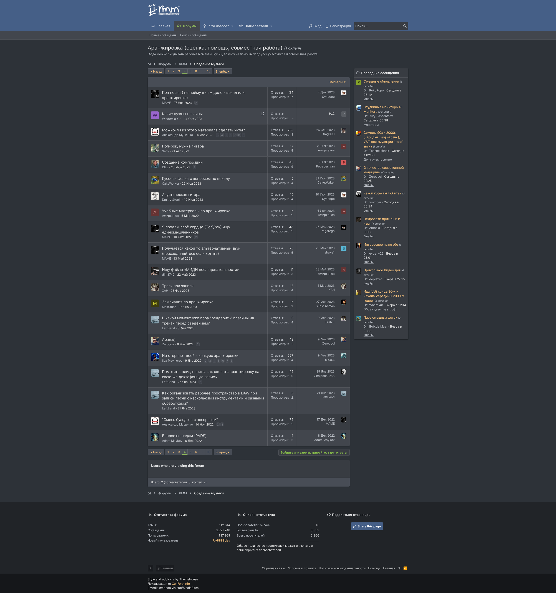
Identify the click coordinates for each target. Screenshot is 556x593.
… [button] (202, 71)
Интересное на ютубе (381, 244)
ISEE (165, 167)
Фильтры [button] (336, 82)
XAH (165, 290)
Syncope (328, 96)
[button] (232, 26)
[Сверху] (399, 568)
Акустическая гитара (181, 194)
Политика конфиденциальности (342, 568)
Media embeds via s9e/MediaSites (174, 588)
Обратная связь (274, 568)
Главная (389, 568)
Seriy (165, 151)
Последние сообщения (380, 73)
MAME (166, 102)
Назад (157, 71)
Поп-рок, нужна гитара (183, 146)
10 (208, 71)
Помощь (374, 568)
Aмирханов (326, 150)
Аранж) (168, 339)
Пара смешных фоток (380, 317)
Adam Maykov (172, 440)
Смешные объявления (381, 81)
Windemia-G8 (171, 119)
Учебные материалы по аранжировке (196, 211)
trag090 (329, 134)
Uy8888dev (221, 540)
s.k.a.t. (330, 359)
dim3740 (168, 274)
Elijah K (330, 322)
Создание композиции (182, 162)
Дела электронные (378, 159)
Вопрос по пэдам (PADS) (184, 436)
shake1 (330, 252)
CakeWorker (170, 183)
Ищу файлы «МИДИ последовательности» (200, 269)
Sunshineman (325, 306)
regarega (328, 231)
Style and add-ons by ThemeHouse (173, 579)
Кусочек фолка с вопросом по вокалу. (196, 178)
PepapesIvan (325, 166)
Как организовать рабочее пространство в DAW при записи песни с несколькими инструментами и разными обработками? (213, 398)
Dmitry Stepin (171, 199)
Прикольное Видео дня (382, 270)
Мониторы (371, 124)
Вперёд (221, 71)
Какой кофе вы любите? (382, 193)
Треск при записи (178, 286)
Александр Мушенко (177, 135)
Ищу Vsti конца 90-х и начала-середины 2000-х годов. (384, 296)
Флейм (369, 99)
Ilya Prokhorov (172, 360)
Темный (166, 568)
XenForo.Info (181, 583)
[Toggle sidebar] (405, 35)
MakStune (169, 307)
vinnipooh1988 (324, 376)
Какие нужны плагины (182, 114)
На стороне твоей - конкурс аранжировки (200, 355)
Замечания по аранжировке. (188, 302)
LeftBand (168, 328)
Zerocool (168, 344)
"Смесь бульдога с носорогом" (190, 419)
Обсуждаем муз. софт (380, 309)
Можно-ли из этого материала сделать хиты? (203, 130)
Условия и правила (302, 568)
